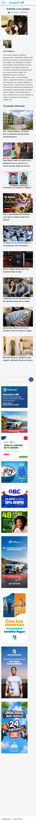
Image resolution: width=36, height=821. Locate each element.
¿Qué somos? (18, 819)
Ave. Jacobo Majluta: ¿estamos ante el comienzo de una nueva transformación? (16, 134)
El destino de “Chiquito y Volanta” (17, 187)
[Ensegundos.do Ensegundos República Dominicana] (16, 2)
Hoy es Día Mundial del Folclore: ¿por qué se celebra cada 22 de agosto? (16, 217)
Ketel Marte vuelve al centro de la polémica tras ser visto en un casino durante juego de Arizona (17, 163)
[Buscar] (31, 379)
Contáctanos (6, 819)
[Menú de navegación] (3, 2)
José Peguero (14, 12)
